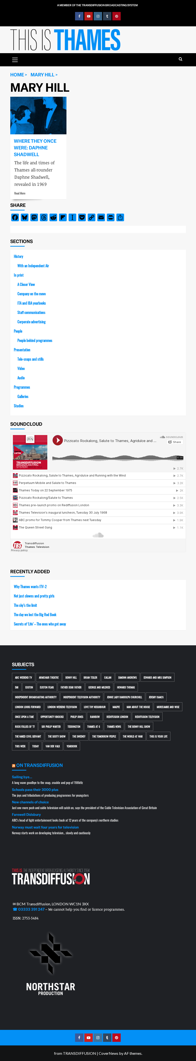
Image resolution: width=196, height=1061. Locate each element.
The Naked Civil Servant (28, 736)
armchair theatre (49, 677)
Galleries (22, 396)
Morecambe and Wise (168, 707)
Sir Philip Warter (51, 726)
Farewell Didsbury (26, 814)
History (18, 256)
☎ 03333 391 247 (28, 909)
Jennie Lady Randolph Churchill (124, 697)
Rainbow (95, 717)
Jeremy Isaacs (156, 697)
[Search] (181, 59)
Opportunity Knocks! (52, 717)
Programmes (22, 387)
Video (21, 368)
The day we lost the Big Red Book (35, 614)
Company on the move (31, 293)
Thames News (114, 726)
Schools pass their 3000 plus (35, 790)
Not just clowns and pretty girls (34, 595)
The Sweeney (78, 736)
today (35, 746)
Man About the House (138, 707)
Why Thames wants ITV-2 (30, 586)
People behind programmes (34, 340)
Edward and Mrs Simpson (157, 677)
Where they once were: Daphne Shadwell (35, 148)
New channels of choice (30, 802)
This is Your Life (158, 736)
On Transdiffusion (39, 765)
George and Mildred (99, 687)
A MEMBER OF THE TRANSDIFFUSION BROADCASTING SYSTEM (97, 5)
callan (107, 677)
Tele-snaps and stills (30, 359)
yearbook (72, 746)
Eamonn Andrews (127, 677)
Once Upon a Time (24, 717)
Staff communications (31, 312)
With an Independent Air (33, 265)
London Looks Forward (28, 707)
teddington (74, 726)
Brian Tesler (90, 677)
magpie (116, 707)
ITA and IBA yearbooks (31, 303)
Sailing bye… (22, 777)
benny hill (71, 677)
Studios (19, 405)
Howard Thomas (126, 687)
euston (29, 687)
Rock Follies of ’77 (25, 726)
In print (19, 275)
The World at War (133, 736)
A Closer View (26, 284)
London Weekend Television (62, 707)
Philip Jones (77, 717)
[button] (15, 59)
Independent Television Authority (81, 697)
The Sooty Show (56, 736)
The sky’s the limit (25, 605)
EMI (16, 687)
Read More (19, 193)
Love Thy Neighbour (95, 707)
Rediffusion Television (147, 717)
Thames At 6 (93, 726)
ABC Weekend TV (23, 677)
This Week (20, 746)
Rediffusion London (117, 717)
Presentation (22, 349)
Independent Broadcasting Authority (35, 697)
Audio (21, 377)
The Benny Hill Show (139, 726)
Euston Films (47, 687)
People (18, 331)
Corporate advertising (31, 321)
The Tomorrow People (104, 736)
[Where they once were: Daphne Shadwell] (38, 115)
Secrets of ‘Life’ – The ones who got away (40, 623)
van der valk (53, 746)
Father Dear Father (71, 687)
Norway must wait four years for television (45, 827)
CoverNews (108, 1053)
